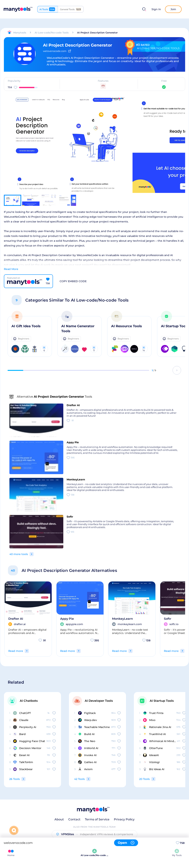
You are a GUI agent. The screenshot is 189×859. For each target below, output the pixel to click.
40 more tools (18, 554)
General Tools (70, 9)
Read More (11, 269)
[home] (18, 9)
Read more (15, 651)
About (59, 819)
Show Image (67, 151)
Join (173, 9)
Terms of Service (97, 819)
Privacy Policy (124, 819)
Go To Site (64, 138)
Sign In (156, 9)
